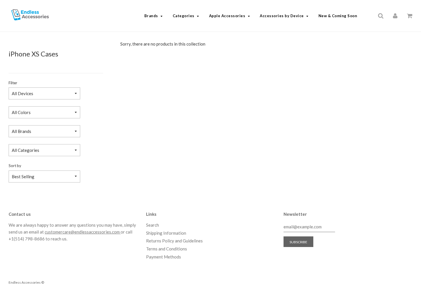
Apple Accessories (227, 15)
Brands (151, 15)
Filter (13, 83)
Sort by (15, 165)
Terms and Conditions (166, 248)
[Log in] (395, 15)
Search (152, 225)
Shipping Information (166, 233)
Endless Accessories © (26, 282)
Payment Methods (163, 256)
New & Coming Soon (337, 15)
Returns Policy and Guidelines (174, 240)
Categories (183, 15)
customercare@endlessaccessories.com (83, 231)
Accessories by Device (282, 15)
